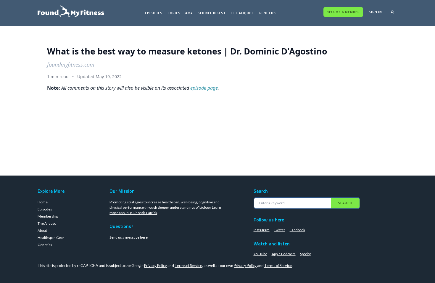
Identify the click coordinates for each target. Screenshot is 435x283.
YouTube (260, 254)
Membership (48, 216)
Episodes (153, 13)
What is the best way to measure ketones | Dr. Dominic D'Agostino (187, 51)
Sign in (375, 11)
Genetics (268, 13)
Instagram (262, 230)
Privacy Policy (155, 265)
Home (43, 202)
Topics (174, 13)
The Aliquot (242, 13)
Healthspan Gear (51, 237)
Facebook (297, 230)
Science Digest (212, 13)
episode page (204, 88)
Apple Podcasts (284, 254)
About (42, 230)
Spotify (305, 254)
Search (345, 203)
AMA (189, 13)
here (144, 237)
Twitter (279, 230)
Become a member (343, 11)
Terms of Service (188, 265)
